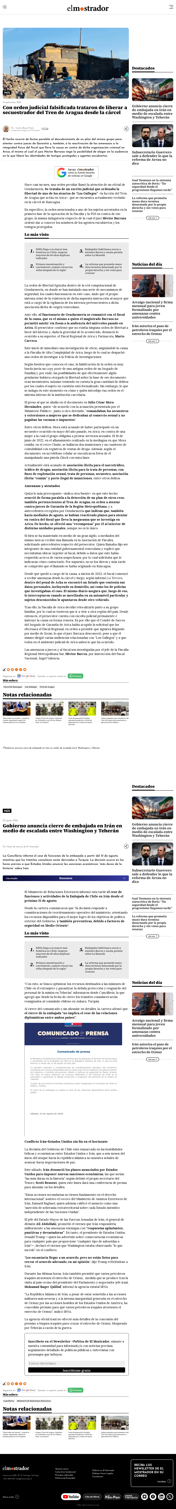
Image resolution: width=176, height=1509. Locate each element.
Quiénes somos (61, 1468)
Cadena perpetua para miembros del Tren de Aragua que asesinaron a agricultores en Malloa (115, 720)
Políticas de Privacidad (65, 1477)
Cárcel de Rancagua (13, 687)
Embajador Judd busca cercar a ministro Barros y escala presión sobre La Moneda (104, 252)
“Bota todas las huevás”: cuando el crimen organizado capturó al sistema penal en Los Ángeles (16, 720)
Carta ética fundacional (65, 1471)
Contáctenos (97, 1476)
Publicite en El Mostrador (103, 1470)
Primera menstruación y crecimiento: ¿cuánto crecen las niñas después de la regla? (54, 267)
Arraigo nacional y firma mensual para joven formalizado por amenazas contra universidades (152, 310)
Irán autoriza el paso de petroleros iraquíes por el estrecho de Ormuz (152, 330)
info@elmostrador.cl (24, 1478)
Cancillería (9, 1401)
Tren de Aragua (47, 687)
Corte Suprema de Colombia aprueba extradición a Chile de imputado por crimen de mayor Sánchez (80, 721)
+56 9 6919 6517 (9, 1478)
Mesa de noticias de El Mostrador (23, 846)
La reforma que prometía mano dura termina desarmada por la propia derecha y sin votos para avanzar (103, 269)
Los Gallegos (31, 687)
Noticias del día (147, 264)
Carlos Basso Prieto (25, 127)
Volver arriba (8, 1496)
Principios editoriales (64, 1474)
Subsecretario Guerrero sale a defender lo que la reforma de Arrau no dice (152, 158)
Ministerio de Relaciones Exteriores (34, 1401)
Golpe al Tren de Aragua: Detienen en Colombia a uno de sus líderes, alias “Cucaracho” (48, 720)
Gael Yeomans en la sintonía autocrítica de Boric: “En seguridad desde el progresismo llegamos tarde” (152, 185)
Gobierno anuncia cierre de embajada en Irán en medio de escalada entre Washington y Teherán (152, 112)
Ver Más (44, 129)
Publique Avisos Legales (102, 1473)
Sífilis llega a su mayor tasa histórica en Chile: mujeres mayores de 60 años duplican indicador (53, 254)
